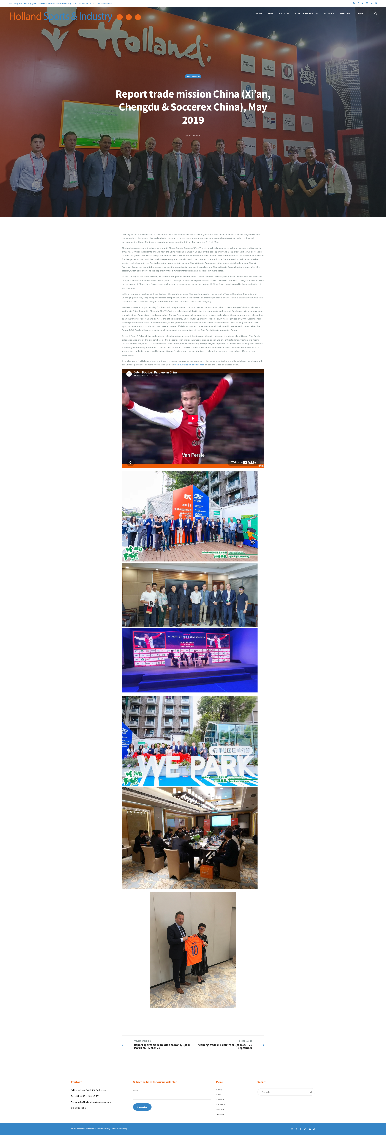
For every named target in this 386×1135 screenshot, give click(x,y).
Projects (284, 13)
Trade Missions (193, 76)
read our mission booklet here (189, 364)
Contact (360, 13)
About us (345, 13)
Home (259, 13)
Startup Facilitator (307, 13)
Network (329, 13)
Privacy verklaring (119, 1128)
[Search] (311, 1092)
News (271, 13)
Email (135, 1090)
